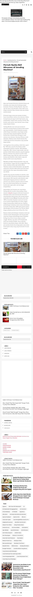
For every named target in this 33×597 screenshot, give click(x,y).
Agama (4, 506)
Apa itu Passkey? (7, 517)
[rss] (22, 4)
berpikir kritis (6, 545)
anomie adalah (15, 527)
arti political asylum (7, 532)
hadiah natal (15, 330)
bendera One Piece (19, 543)
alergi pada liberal (18, 524)
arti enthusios (24, 530)
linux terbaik (7, 350)
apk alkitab (5, 530)
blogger (19, 266)
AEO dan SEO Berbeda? (15, 506)
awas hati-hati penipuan (9, 538)
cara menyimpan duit (22, 556)
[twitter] (26, 4)
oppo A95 (6, 356)
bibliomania (15, 545)
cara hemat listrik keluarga (9, 551)
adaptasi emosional (7, 522)
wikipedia (10, 193)
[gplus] (28, 4)
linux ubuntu (13, 438)
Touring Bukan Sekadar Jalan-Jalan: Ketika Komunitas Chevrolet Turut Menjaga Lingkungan (16, 408)
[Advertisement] (16, 32)
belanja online (17, 540)
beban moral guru (7, 540)
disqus (23, 266)
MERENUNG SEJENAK (9, 450)
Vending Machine (11, 60)
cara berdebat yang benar (20, 548)
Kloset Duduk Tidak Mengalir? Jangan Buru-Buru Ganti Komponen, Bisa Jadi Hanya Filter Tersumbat (16, 412)
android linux (6, 436)
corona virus (25, 436)
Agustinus (22, 511)
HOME (5, 444)
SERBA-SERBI (7, 447)
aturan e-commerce (18, 535)
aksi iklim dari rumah (20, 522)
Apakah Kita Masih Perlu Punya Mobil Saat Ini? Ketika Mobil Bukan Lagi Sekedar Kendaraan (22, 479)
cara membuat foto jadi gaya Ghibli (12, 553)
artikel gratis (8, 422)
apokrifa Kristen (15, 530)
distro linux (7, 330)
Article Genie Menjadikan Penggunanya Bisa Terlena (17, 319)
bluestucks (7, 425)
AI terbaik (14, 511)
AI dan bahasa (6, 511)
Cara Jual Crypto (7, 519)
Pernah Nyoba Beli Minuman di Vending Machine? (14, 254)
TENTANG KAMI (7, 452)
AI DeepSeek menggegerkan (10, 509)
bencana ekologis (7, 543)
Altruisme (5, 514)
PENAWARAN (7, 445)
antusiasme (25, 527)
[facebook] (24, 4)
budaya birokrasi (24, 545)
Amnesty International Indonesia (18, 514)
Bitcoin (23, 517)
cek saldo (7, 428)
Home (5, 60)
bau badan (20, 538)
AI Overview (23, 509)
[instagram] (12, 592)
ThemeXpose (19, 595)
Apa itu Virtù (16, 517)
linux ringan (7, 348)
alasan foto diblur (7, 524)
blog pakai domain (15, 436)
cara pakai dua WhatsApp (9, 559)
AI (23, 506)
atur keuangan (6, 535)
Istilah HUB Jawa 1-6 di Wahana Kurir (19, 306)
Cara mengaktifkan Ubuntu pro (21, 519)
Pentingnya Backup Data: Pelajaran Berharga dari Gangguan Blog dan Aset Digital (22, 487)
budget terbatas (7, 548)
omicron (6, 353)
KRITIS (5, 449)
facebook (29, 266)
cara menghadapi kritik (8, 556)
